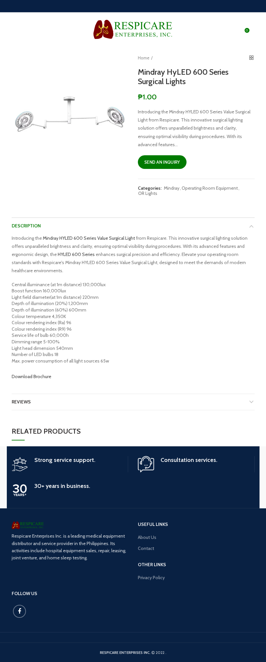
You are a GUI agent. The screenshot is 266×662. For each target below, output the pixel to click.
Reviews (21, 402)
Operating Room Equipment (210, 188)
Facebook (19, 611)
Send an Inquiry (162, 162)
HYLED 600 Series (76, 254)
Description (26, 226)
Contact (146, 548)
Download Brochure (31, 376)
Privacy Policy (151, 577)
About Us (147, 537)
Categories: (150, 188)
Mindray (171, 188)
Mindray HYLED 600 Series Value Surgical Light (89, 238)
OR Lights (147, 193)
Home (144, 57)
